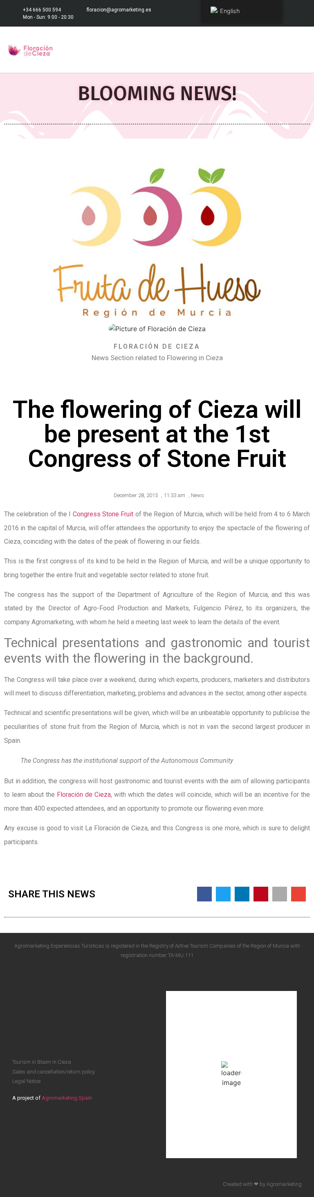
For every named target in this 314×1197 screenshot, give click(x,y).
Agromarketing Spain (67, 1098)
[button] (300, 49)
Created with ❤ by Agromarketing (262, 1184)
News (197, 495)
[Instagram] (298, 13)
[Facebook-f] (283, 979)
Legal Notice (26, 1081)
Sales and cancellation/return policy (53, 1072)
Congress (87, 514)
